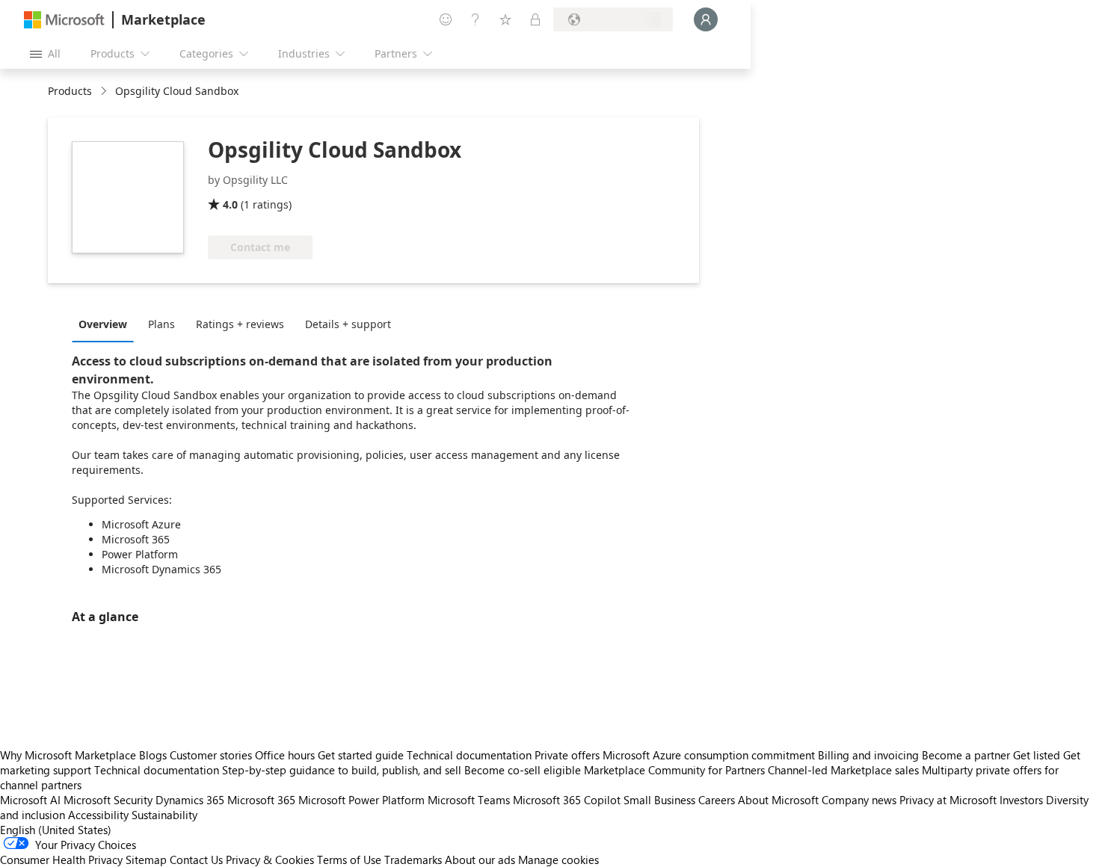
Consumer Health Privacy (61, 859)
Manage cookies (558, 859)
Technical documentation (469, 754)
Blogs (153, 754)
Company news (859, 799)
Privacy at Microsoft (948, 799)
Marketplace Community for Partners (674, 769)
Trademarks (413, 859)
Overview (102, 324)
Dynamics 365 (190, 799)
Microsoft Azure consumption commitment (710, 754)
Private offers (567, 754)
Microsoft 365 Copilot (567, 799)
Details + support (348, 324)
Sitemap (146, 859)
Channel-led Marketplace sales (843, 769)
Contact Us (196, 859)
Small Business (659, 799)
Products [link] (70, 91)
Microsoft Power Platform (361, 799)
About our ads (480, 859)
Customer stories (211, 754)
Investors (1021, 799)
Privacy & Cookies (270, 859)
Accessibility (98, 814)
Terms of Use (349, 859)
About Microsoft (778, 799)
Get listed (1036, 754)
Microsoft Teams (469, 799)
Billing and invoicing (868, 754)
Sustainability (164, 814)
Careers (716, 799)
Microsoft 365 (261, 799)
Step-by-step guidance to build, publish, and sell (341, 769)
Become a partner (966, 754)
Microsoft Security (108, 799)
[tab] (106, 323)
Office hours (285, 754)
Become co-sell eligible (522, 769)
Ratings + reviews (240, 324)
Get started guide (361, 754)
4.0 (230, 204)
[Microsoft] (64, 19)
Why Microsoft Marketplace (68, 754)
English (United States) (55, 829)
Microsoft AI (30, 799)
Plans (161, 324)
